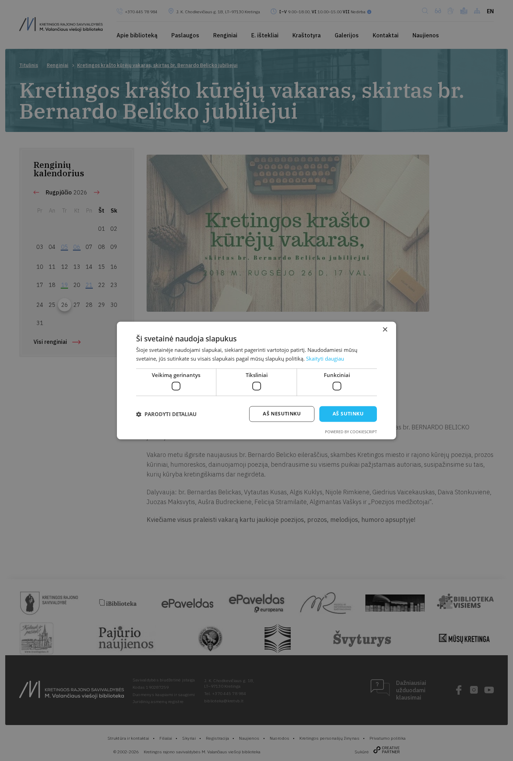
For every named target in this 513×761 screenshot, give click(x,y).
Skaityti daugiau (325, 358)
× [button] (384, 329)
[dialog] (256, 380)
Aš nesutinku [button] (282, 414)
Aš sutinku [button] (348, 414)
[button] (166, 414)
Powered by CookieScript (351, 432)
